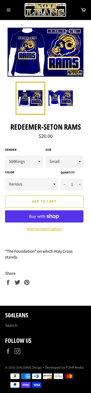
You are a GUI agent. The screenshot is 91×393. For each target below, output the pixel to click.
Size (49, 150)
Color (9, 172)
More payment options (44, 229)
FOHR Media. (75, 367)
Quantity (68, 173)
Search (11, 325)
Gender (10, 150)
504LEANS (23, 367)
